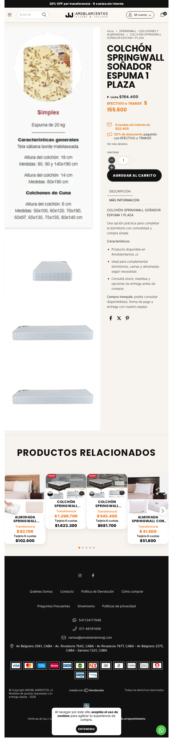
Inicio (110, 31)
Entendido (86, 729)
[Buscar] (44, 15)
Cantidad (113, 152)
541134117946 (90, 620)
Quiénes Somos (41, 591)
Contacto (67, 591)
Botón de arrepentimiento (128, 718)
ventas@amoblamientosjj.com (90, 637)
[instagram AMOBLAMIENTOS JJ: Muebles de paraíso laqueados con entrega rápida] (80, 575)
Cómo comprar (132, 591)
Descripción (120, 191)
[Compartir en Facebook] (110, 318)
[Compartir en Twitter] (119, 318)
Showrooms (86, 606)
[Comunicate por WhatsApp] (161, 730)
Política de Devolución (97, 591)
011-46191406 (90, 629)
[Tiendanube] (87, 691)
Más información (124, 200)
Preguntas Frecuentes (53, 606)
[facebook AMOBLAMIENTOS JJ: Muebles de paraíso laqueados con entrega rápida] (93, 575)
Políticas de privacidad (119, 606)
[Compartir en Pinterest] (127, 318)
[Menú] (11, 15)
